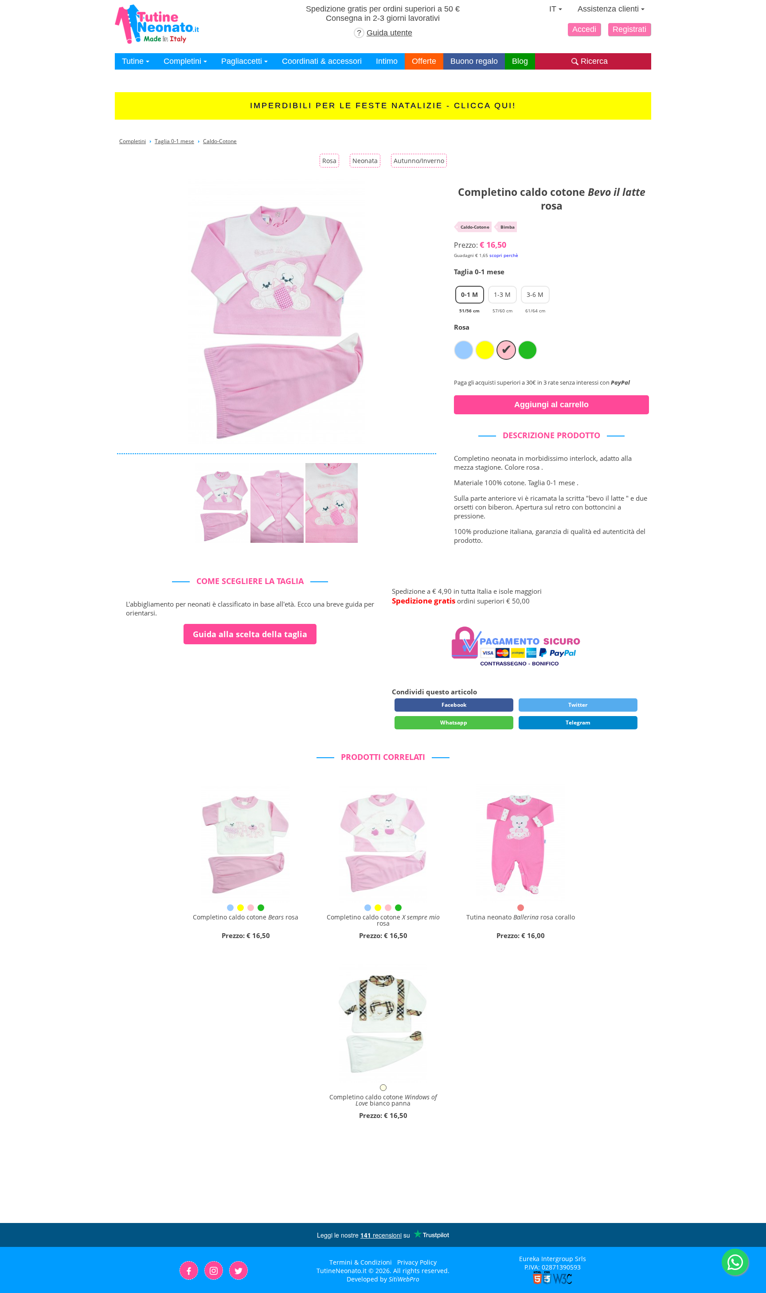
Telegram (578, 722)
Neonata (365, 160)
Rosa (329, 160)
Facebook (454, 705)
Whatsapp (453, 722)
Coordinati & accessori (322, 61)
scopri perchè (503, 255)
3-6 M (535, 297)
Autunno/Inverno (419, 160)
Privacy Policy (417, 1262)
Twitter (577, 705)
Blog (520, 61)
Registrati (629, 29)
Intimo (387, 61)
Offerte (424, 61)
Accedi (584, 29)
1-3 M (502, 297)
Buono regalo (474, 61)
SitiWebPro (404, 1279)
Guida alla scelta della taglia (250, 634)
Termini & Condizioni (360, 1262)
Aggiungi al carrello (551, 404)
